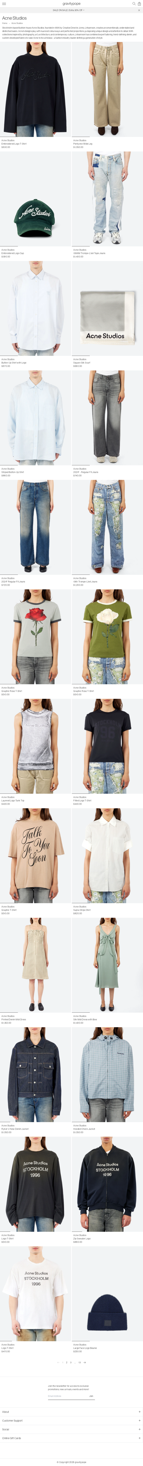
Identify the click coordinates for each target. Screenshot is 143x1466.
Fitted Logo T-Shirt (82, 800)
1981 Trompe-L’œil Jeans (85, 581)
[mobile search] (134, 3)
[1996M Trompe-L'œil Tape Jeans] (107, 198)
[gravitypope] (71, 4)
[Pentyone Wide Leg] (107, 89)
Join (91, 1396)
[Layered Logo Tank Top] (35, 746)
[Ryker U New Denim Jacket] (35, 1074)
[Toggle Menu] (4, 3)
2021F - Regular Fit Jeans (85, 472)
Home (4, 23)
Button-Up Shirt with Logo (13, 362)
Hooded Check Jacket (84, 1129)
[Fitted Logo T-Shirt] (107, 746)
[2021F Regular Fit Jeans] (35, 527)
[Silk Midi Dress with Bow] (107, 965)
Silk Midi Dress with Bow (85, 1019)
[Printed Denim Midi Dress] (35, 965)
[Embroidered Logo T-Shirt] (35, 89)
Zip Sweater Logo (81, 1238)
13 (80, 1362)
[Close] (139, 10)
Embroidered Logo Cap (12, 253)
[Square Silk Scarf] (107, 308)
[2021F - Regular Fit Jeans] (107, 417)
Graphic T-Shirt (9, 910)
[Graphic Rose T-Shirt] (35, 636)
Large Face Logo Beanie (85, 1348)
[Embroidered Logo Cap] (35, 198)
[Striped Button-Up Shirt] (35, 417)
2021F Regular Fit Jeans (13, 581)
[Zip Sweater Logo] (107, 1184)
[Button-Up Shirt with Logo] (35, 308)
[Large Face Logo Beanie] (107, 1293)
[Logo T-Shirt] (35, 1184)
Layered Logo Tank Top (12, 800)
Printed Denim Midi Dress (13, 1019)
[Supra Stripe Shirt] (107, 855)
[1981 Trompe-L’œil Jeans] (107, 527)
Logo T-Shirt (7, 1238)
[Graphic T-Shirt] (35, 855)
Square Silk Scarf (81, 362)
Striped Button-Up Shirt (12, 472)
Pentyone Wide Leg (82, 143)
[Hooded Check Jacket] (107, 1074)
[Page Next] (85, 1362)
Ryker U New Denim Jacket (14, 1129)
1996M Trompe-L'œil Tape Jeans (89, 253)
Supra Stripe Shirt (81, 910)
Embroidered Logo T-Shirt (13, 143)
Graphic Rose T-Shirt (11, 691)
